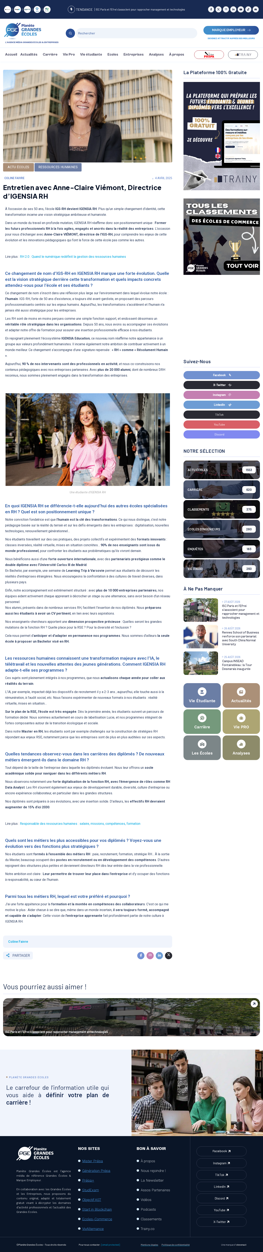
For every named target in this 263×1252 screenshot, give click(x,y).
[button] (29, 55)
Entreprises (133, 55)
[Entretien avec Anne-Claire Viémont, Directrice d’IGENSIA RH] (140, 955)
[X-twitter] (218, 9)
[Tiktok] (248, 9)
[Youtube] (241, 9)
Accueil (11, 55)
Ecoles (112, 55)
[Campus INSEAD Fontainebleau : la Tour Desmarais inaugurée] (200, 663)
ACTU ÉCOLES (18, 167)
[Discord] (256, 9)
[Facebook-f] (211, 9)
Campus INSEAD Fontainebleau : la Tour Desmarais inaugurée (237, 665)
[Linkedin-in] (233, 9)
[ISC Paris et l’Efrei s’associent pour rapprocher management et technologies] (200, 610)
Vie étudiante (91, 55)
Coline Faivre (14, 178)
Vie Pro (69, 55)
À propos (176, 55)
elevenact (241, 1244)
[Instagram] (226, 9)
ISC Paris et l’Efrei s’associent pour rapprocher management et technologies (140, 9)
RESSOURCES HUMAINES (58, 167)
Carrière (50, 55)
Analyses (156, 55)
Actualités (28, 55)
